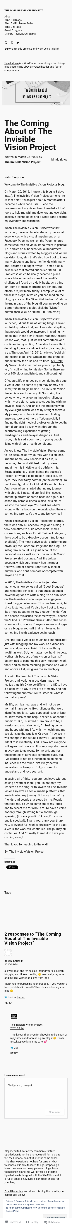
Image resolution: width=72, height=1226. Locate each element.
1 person (21, 997)
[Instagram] (11, 42)
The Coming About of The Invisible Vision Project (30, 135)
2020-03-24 (11, 964)
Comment (55, 1112)
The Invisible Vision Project (23, 10)
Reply (8, 1002)
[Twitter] (17, 42)
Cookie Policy (12, 1211)
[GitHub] (5, 42)
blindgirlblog (59, 159)
